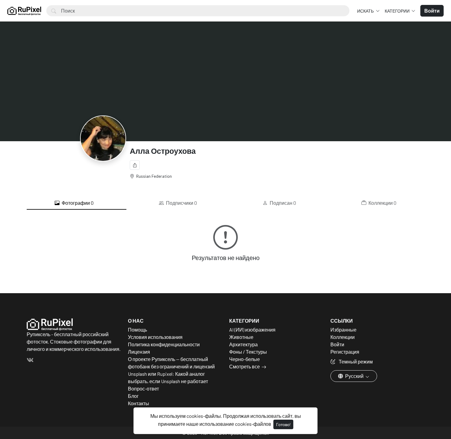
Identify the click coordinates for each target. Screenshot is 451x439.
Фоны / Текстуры (248, 352)
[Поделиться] (135, 165)
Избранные (343, 329)
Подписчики (181, 203)
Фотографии (77, 203)
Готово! (283, 424)
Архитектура (243, 344)
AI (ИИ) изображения (252, 329)
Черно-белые (244, 359)
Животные (241, 337)
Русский (354, 376)
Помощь (137, 329)
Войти (337, 344)
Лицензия (139, 352)
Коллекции (382, 203)
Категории (398, 11)
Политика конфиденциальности (164, 344)
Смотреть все (244, 366)
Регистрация (344, 352)
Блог (133, 396)
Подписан (282, 203)
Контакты (138, 403)
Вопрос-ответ (143, 388)
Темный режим (355, 361)
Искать (366, 11)
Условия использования (155, 337)
